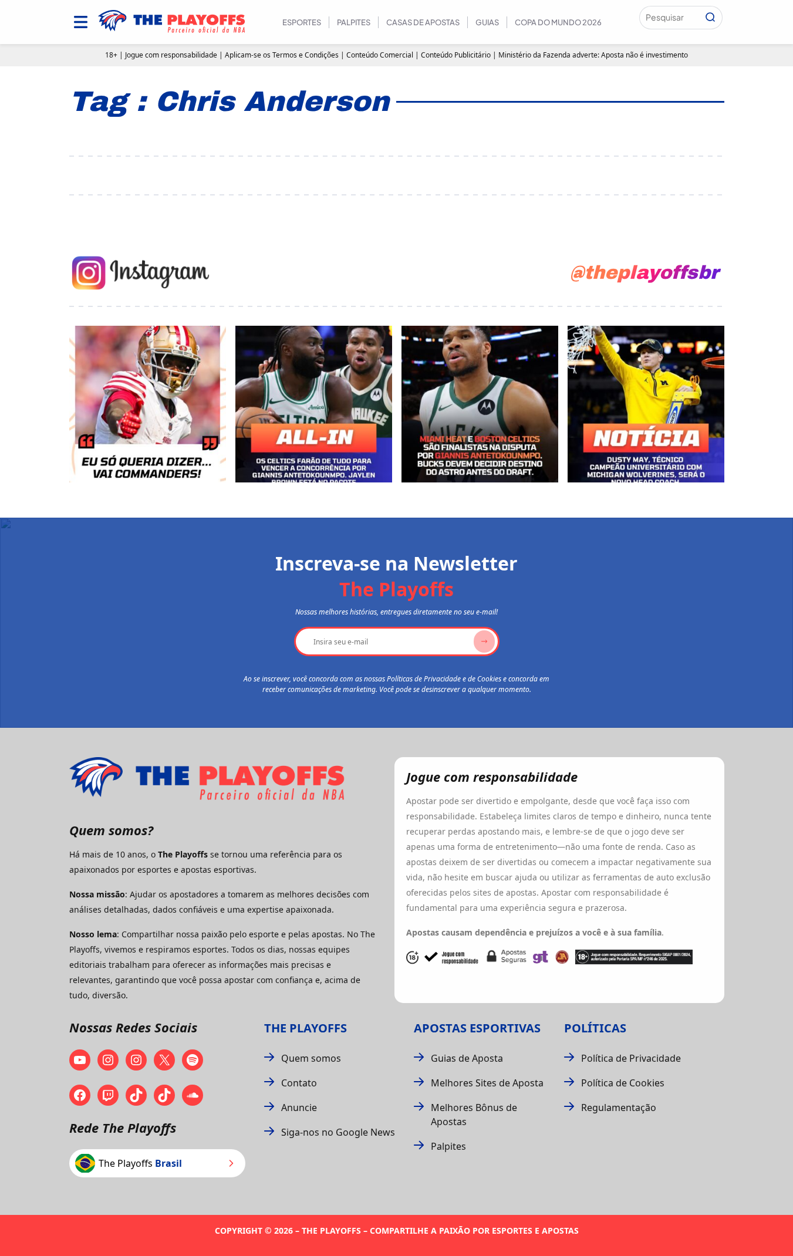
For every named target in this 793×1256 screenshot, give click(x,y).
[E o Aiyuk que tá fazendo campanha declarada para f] (147, 404)
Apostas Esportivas (477, 1028)
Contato (299, 1082)
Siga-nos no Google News (338, 1132)
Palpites (353, 22)
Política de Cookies (622, 1082)
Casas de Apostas (423, 22)
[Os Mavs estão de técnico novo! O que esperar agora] (646, 404)
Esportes (301, 22)
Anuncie (299, 1107)
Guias (487, 22)
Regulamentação (618, 1107)
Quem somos (311, 1058)
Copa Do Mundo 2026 (558, 22)
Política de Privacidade (631, 1058)
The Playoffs (305, 1028)
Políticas (595, 1028)
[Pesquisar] (710, 17)
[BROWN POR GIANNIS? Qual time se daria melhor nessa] (313, 404)
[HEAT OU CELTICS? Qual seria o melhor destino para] (479, 404)
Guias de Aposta (467, 1058)
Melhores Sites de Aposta (487, 1082)
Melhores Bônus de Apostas (474, 1114)
